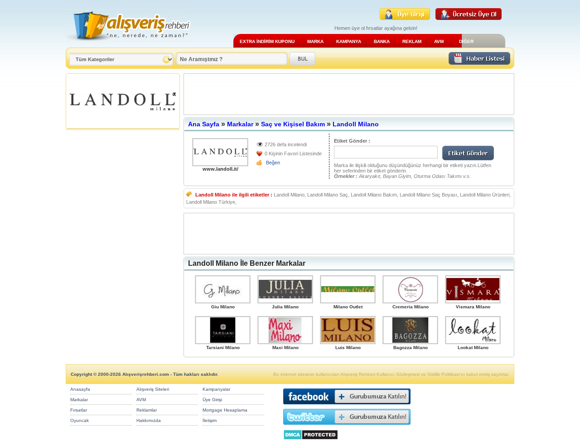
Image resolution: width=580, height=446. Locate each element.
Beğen (273, 162)
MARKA (315, 41)
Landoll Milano (356, 124)
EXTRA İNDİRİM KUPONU (267, 41)
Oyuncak (79, 420)
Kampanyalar (216, 389)
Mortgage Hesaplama (225, 410)
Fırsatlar (78, 410)
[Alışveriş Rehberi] (128, 44)
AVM (439, 41)
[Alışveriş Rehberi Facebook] (347, 406)
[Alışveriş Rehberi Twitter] (347, 427)
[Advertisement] (349, 94)
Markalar (240, 124)
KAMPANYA (348, 41)
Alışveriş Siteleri (152, 389)
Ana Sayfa (203, 124)
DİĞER (466, 41)
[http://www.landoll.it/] (220, 152)
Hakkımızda (148, 420)
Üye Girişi (212, 399)
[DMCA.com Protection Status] (310, 442)
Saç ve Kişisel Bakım (293, 124)
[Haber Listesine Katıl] (479, 62)
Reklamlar (146, 410)
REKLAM (411, 41)
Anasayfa (80, 389)
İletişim (210, 420)
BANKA (382, 41)
